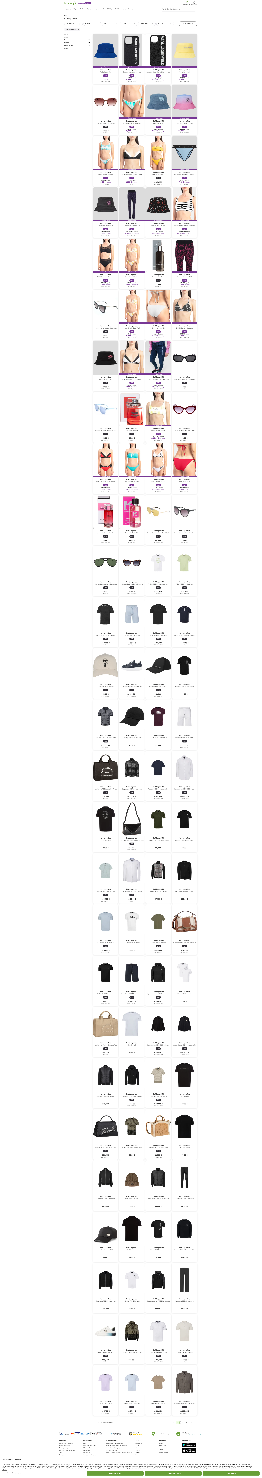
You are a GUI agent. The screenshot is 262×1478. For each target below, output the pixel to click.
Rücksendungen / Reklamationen (116, 1445)
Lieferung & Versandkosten (114, 1443)
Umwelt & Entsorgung (113, 1448)
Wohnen (138, 1455)
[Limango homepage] (70, 3)
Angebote (139, 1443)
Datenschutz (86, 1448)
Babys (137, 1445)
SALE (66, 48)
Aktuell (161, 1443)
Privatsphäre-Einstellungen (91, 1455)
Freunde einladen (64, 1445)
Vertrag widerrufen (112, 1450)
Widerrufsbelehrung (89, 1445)
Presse (61, 1455)
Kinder (138, 1448)
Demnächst (162, 1445)
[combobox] (178, 9)
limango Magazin (64, 1448)
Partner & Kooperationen (67, 1450)
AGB (84, 1443)
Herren (66, 43)
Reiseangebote (163, 1452)
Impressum (86, 1453)
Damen (66, 40)
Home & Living (69, 45)
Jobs (60, 1453)
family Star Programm (66, 1443)
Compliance (86, 1450)
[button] (194, 3)
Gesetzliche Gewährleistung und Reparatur (119, 1453)
